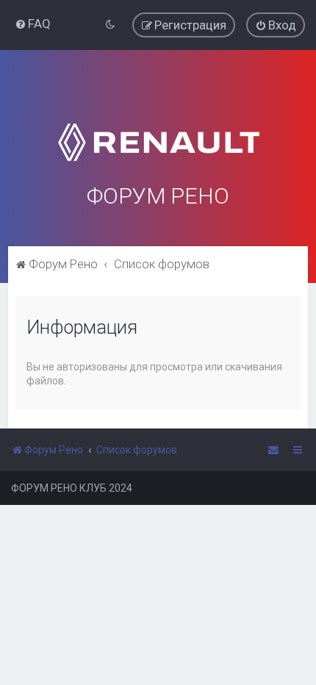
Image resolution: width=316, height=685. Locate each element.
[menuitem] (32, 23)
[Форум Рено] (158, 124)
